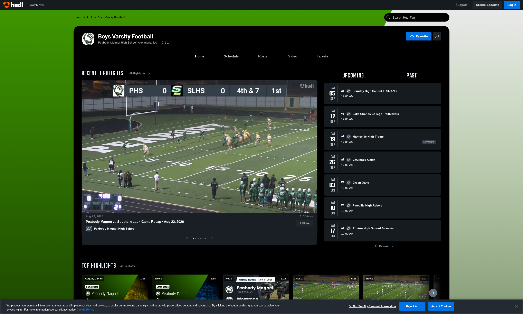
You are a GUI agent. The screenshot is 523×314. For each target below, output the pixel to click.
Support (461, 5)
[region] (261, 306)
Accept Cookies (441, 306)
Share (306, 223)
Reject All (412, 306)
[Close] (516, 306)
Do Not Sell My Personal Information (372, 306)
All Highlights (137, 73)
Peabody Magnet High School (114, 228)
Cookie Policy (85, 309)
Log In (511, 5)
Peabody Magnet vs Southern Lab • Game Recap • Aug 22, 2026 (135, 221)
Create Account (487, 5)
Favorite (422, 36)
